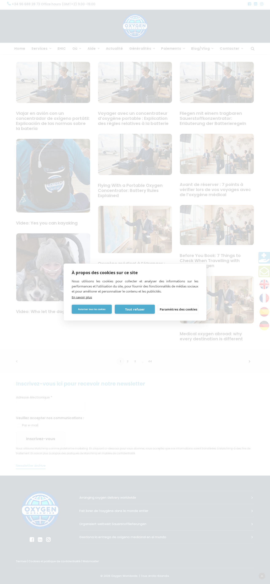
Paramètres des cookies (178, 309)
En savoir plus (82, 297)
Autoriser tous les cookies (91, 309)
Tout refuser (135, 309)
